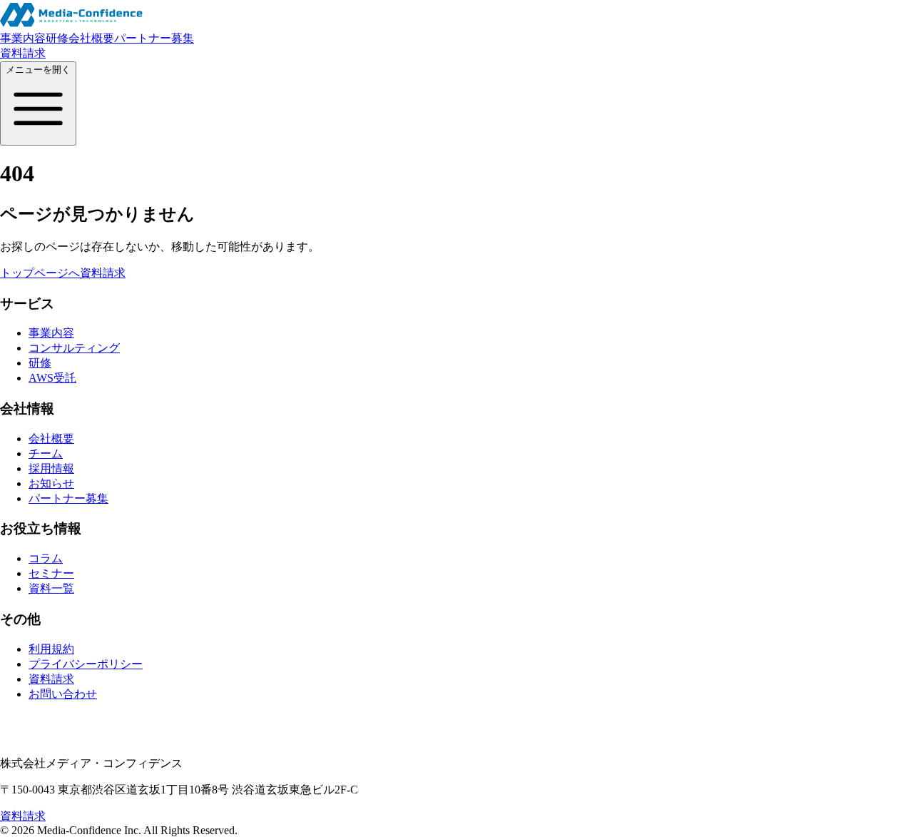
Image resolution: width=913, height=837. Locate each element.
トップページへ (40, 273)
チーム (46, 453)
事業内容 (23, 38)
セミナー (51, 573)
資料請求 (23, 53)
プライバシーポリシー (86, 664)
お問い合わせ (63, 694)
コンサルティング (74, 348)
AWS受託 (52, 378)
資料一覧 (51, 588)
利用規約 (51, 649)
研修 (57, 38)
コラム (46, 558)
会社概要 (91, 38)
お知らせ (51, 483)
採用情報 (51, 468)
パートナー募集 (154, 38)
